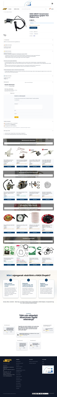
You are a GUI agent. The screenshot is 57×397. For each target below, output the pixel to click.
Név (15, 110)
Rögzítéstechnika (18, 386)
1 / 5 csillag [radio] (15, 101)
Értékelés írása (12, 93)
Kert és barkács (18, 372)
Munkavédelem (18, 381)
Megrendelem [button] (9, 166)
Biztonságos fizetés (7, 130)
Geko (34, 35)
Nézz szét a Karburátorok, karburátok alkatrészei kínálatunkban (28, 175)
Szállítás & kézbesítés (7, 121)
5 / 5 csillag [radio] (21, 101)
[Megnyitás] (27, 3)
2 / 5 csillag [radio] (16, 101)
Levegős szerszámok (19, 376)
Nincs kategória (18, 383)
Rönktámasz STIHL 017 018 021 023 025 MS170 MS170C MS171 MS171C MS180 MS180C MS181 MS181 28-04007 (22, 345)
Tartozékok (17, 388)
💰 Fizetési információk (7, 51)
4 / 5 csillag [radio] (19, 101)
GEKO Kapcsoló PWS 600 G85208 (49, 329)
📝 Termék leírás (6, 39)
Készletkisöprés (18, 361)
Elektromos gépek (18, 368)
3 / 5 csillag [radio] (18, 101)
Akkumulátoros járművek (19, 363)
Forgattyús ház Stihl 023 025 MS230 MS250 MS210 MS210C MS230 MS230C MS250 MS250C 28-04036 (10, 329)
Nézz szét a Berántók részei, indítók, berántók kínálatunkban (28, 208)
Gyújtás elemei (36, 33)
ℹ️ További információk (7, 75)
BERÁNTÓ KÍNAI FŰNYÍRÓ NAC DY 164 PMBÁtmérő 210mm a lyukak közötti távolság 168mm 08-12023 (29, 334)
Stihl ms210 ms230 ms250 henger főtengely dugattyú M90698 (36, 344)
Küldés (16, 117)
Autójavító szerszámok (19, 366)
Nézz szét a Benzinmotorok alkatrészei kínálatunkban (28, 143)
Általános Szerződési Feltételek (33, 361)
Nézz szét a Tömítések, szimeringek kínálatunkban (28, 241)
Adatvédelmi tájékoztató (32, 363)
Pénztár (43, 363)
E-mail (15, 113)
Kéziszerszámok (18, 374)
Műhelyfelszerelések (19, 379)
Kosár (43, 361)
